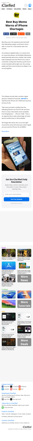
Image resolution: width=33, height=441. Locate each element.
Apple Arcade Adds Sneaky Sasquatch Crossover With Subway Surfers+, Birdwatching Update (24, 272)
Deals (23, 414)
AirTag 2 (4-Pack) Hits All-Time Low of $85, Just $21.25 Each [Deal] (8, 336)
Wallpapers (14, 414)
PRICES (24, 9)
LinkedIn (6, 389)
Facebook (6, 386)
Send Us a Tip (19, 423)
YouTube (15, 389)
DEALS (29, 9)
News (3, 414)
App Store (7, 399)
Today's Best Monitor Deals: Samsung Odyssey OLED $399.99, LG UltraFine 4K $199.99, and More (9, 349)
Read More (5, 131)
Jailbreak (10, 416)
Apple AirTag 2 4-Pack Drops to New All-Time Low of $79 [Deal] (24, 323)
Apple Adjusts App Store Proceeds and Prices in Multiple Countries (8, 272)
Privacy (29, 429)
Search (20, 416)
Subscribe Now (8, 407)
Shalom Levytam (23, 37)
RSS (22, 389)
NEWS (3, 9)
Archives (15, 416)
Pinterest (23, 386)
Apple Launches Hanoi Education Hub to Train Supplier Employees (7, 284)
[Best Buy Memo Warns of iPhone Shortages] (16, 154)
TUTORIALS (9, 9)
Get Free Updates (16, 199)
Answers (28, 414)
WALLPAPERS (17, 9)
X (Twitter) (15, 386)
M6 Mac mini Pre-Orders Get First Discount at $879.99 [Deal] (8, 323)
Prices (20, 414)
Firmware (4, 416)
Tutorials (8, 414)
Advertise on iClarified (8, 423)
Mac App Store (17, 399)
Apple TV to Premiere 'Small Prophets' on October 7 (8, 258)
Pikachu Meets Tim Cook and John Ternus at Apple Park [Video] (23, 259)
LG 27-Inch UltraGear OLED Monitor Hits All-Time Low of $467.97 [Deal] (24, 336)
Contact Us (26, 423)
